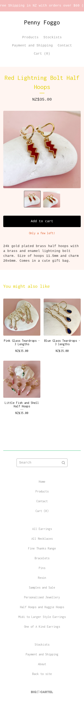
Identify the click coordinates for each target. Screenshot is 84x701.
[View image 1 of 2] (32, 199)
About (42, 664)
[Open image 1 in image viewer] (42, 149)
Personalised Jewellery (42, 597)
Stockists (52, 37)
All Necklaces (42, 538)
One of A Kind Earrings (42, 626)
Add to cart (42, 221)
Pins (42, 568)
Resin (42, 577)
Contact (65, 45)
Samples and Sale (42, 587)
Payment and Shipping (32, 45)
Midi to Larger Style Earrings (42, 617)
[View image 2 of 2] (51, 199)
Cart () (42, 54)
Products (30, 37)
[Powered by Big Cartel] (42, 692)
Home (42, 481)
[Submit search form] (63, 462)
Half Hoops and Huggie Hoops (42, 607)
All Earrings (42, 529)
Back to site (42, 674)
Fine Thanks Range (42, 548)
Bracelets (42, 558)
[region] (42, 5)
